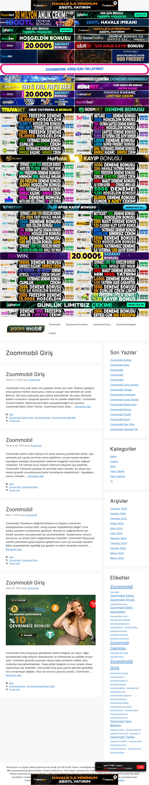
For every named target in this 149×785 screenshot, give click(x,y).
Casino (114, 461)
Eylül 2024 (116, 533)
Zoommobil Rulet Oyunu (119, 718)
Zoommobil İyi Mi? (134, 749)
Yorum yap (14, 420)
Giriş (11, 414)
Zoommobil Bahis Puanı (118, 604)
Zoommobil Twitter (122, 737)
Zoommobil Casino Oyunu (119, 638)
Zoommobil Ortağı (116, 710)
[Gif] (74, 158)
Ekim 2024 (116, 528)
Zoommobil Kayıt (120, 419)
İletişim (52, 333)
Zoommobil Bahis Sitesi (118, 616)
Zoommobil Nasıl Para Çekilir (40, 686)
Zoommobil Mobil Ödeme (119, 703)
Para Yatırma (117, 476)
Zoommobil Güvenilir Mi (124, 429)
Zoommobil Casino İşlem (21, 417)
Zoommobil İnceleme (77, 324)
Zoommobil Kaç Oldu (122, 424)
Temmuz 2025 (118, 518)
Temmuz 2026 (118, 508)
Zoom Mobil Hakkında (118, 684)
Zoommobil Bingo (116, 627)
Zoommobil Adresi (121, 360)
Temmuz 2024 (118, 543)
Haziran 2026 (118, 513)
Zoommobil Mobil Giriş (123, 404)
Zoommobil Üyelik (120, 414)
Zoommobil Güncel (117, 677)
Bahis (113, 456)
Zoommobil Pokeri (131, 710)
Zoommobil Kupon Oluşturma (120, 695)
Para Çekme (117, 471)
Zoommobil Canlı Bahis (118, 631)
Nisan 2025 (117, 523)
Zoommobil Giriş (101, 324)
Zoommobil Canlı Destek (124, 399)
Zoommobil (54, 324)
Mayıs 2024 (117, 553)
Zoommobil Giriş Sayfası (124, 384)
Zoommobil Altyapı (121, 389)
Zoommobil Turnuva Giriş (119, 733)
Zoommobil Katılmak (117, 688)
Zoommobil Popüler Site (64, 417)
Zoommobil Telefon (117, 730)
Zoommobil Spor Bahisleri (121, 723)
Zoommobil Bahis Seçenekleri (121, 610)
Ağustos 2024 (118, 538)
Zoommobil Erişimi (117, 657)
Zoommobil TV (135, 733)
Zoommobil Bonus (120, 409)
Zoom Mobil (114, 592)
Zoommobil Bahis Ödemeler (120, 620)
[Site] (37, 118)
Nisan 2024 (117, 558)
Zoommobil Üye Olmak (118, 745)
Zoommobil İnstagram (123, 394)
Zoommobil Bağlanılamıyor (120, 624)
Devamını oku (83, 406)
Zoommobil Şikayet (126, 324)
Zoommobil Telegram (133, 730)
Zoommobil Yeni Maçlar (118, 741)
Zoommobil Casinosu (119, 645)
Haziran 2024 (118, 548)
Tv (111, 481)
